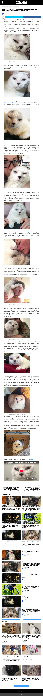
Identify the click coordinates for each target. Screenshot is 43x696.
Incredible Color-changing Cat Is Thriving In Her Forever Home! (10, 542)
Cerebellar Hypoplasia (27, 521)
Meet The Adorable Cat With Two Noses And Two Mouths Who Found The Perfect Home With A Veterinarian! (10, 678)
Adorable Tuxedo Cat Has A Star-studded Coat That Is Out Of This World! (10, 526)
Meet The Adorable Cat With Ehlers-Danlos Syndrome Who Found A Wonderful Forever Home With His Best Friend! (31, 678)
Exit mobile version (21, 694)
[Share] (32, 17)
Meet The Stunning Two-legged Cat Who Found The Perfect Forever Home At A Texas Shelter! (31, 658)
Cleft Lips (4, 505)
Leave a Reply (21, 619)
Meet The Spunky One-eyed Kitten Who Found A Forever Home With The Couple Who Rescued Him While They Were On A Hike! (31, 637)
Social (15, 505)
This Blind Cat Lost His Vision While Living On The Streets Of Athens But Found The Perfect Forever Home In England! (31, 543)
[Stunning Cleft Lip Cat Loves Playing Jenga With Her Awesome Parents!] (11, 501)
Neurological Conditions (28, 522)
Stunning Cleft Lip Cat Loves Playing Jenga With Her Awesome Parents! (11, 509)
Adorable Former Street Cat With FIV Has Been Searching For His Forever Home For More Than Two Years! (31, 509)
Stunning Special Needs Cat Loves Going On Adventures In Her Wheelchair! (30, 526)
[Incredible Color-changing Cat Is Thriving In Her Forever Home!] (11, 535)
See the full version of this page (21, 685)
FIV (29, 506)
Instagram (32, 459)
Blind (29, 540)
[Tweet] (14, 17)
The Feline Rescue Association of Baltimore (13, 102)
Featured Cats (10, 505)
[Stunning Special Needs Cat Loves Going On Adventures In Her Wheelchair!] (31, 518)
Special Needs (4, 506)
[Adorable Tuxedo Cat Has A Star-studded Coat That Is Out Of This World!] (11, 518)
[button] (2, 2)
